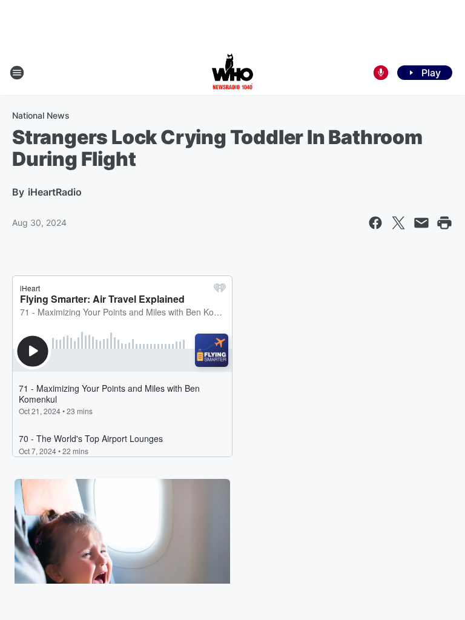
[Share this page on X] (398, 222)
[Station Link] (232, 72)
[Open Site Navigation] (17, 72)
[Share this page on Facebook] (375, 222)
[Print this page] (444, 222)
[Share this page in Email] (421, 222)
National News (41, 115)
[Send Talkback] (381, 72)
